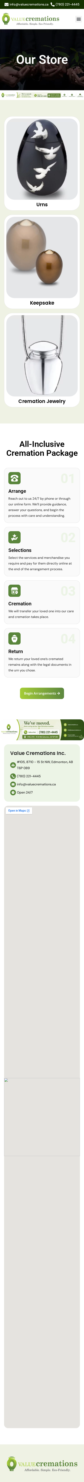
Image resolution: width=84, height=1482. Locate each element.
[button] (78, 19)
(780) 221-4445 (68, 4)
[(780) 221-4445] (53, 4)
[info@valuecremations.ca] (6, 4)
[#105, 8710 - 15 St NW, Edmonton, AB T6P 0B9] (13, 765)
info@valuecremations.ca (29, 4)
